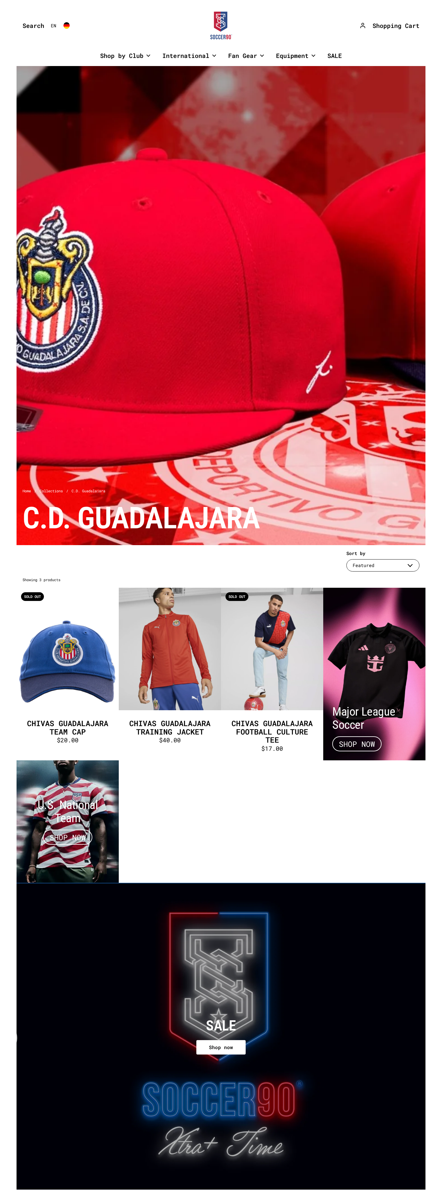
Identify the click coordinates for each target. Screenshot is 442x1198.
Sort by (355, 553)
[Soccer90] (221, 26)
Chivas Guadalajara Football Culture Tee (272, 674)
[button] (32, 25)
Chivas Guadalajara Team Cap (68, 674)
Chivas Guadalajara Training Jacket (170, 674)
